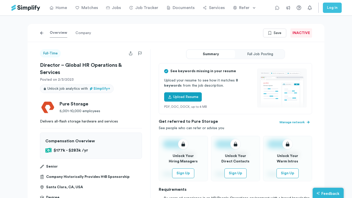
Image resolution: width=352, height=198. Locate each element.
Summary (211, 54)
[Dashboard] (25, 8)
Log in (332, 8)
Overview (58, 33)
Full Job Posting (260, 54)
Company (83, 33)
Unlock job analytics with (78, 88)
